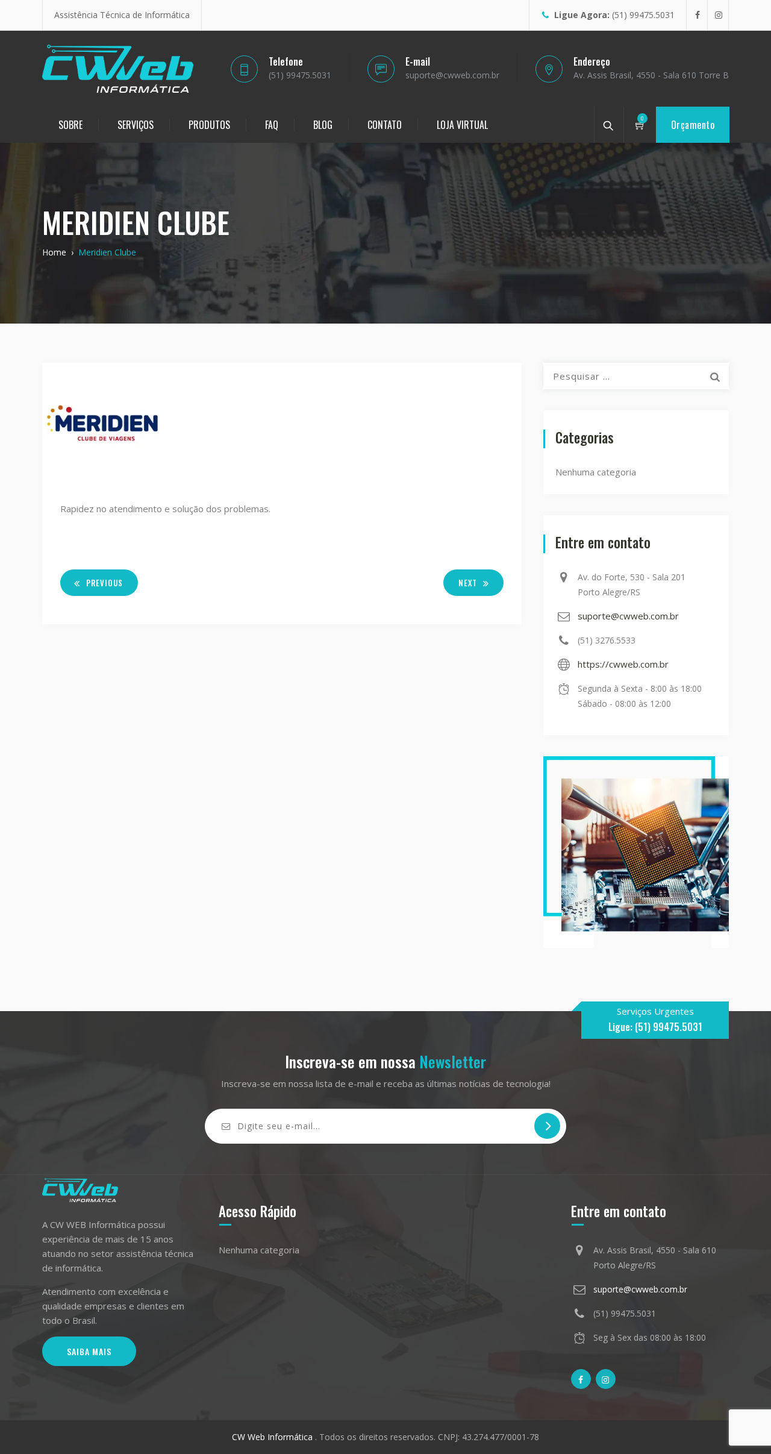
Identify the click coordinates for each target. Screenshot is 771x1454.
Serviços (135, 125)
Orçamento (693, 125)
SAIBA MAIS (89, 1351)
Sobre (70, 125)
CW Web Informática (273, 1437)
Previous (104, 583)
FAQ (271, 125)
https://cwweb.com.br (623, 664)
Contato (384, 125)
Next (467, 583)
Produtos (209, 125)
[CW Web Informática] (117, 69)
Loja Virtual (462, 125)
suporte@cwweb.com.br (628, 616)
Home (54, 252)
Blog (322, 125)
